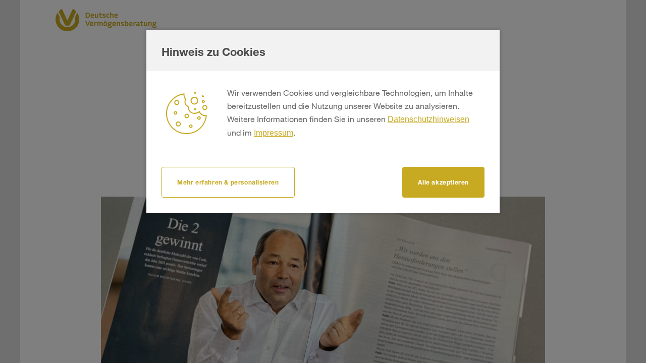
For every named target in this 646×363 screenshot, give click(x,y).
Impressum (273, 133)
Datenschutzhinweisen (428, 119)
